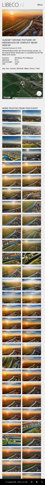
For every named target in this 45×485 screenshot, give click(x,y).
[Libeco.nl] (13, 4)
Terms (40, 98)
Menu (40, 5)
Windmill (20, 68)
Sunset (13, 68)
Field (38, 68)
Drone (32, 68)
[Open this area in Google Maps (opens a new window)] (7, 97)
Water (26, 68)
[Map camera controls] (39, 93)
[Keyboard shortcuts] (14, 99)
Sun (7, 68)
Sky (3, 68)
